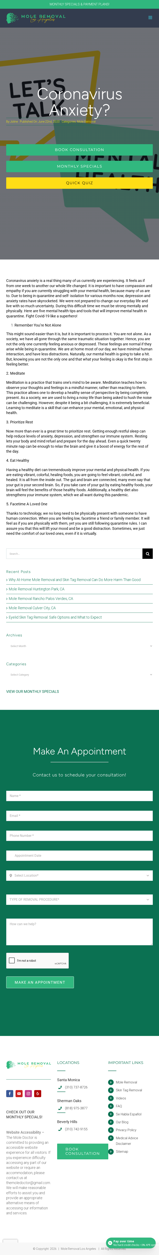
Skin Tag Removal (129, 1090)
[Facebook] (9, 1093)
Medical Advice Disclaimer (127, 1141)
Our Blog (122, 1122)
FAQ (119, 1106)
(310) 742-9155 (76, 1129)
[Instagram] (28, 1093)
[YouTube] (19, 1093)
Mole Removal (86, 121)
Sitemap (122, 1152)
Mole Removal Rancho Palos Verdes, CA (41, 598)
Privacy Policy (126, 1130)
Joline (14, 121)
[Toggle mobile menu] (150, 17)
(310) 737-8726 (76, 1087)
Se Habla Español (128, 1114)
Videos (121, 1098)
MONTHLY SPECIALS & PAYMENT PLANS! (79, 4)
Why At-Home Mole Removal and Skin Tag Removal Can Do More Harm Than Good (75, 580)
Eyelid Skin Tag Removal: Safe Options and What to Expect (55, 617)
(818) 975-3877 (76, 1108)
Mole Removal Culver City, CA (32, 608)
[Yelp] (37, 1093)
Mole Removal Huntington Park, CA (36, 589)
